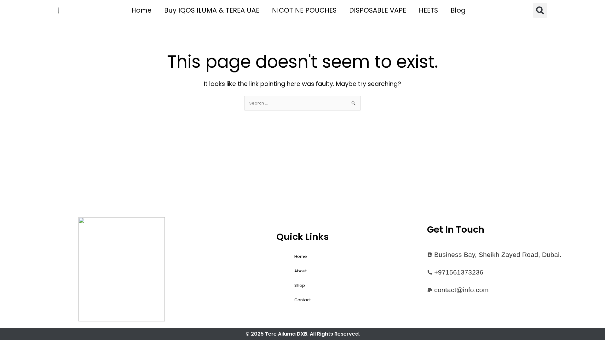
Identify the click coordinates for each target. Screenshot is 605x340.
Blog (458, 10)
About (300, 271)
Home (141, 10)
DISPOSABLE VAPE (377, 10)
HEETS (428, 10)
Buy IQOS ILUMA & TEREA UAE (211, 10)
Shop (299, 285)
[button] (540, 10)
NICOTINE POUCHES (304, 10)
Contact (302, 300)
